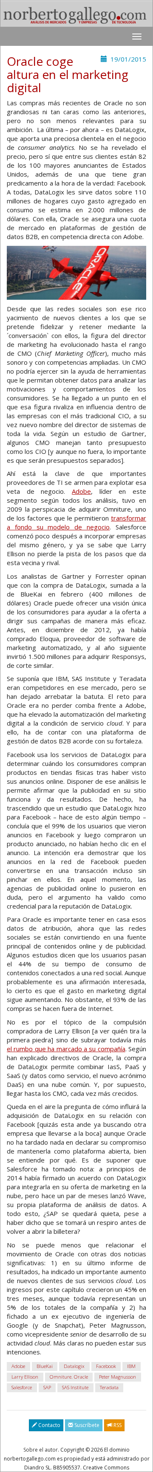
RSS (117, 1425)
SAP (47, 1387)
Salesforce (21, 1387)
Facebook (106, 1366)
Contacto (48, 1425)
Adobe (81, 491)
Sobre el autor (40, 1449)
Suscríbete (86, 1425)
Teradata (109, 1387)
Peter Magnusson (117, 1376)
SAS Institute (75, 1387)
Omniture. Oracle (69, 1376)
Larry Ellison (24, 1376)
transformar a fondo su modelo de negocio (76, 522)
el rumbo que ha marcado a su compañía (66, 1048)
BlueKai (45, 1366)
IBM (131, 1366)
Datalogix (74, 1366)
